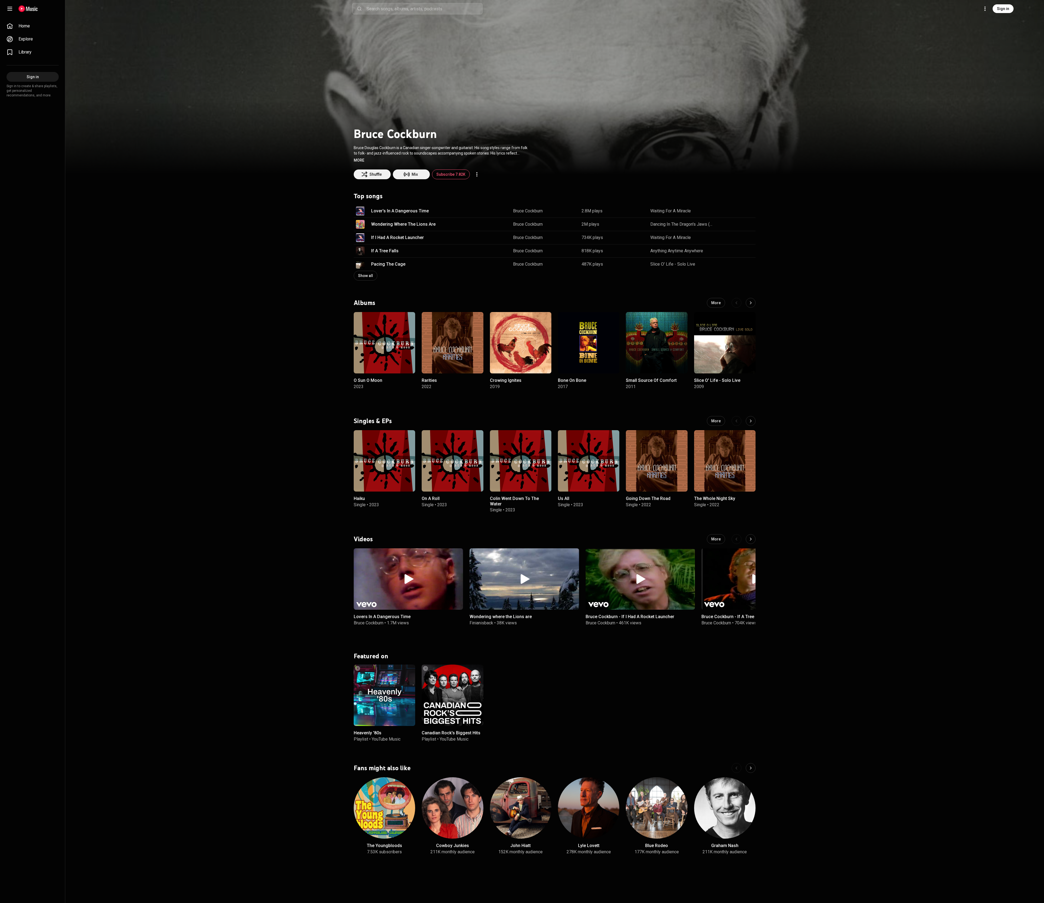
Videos (363, 539)
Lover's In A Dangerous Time (400, 210)
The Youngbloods (384, 845)
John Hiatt (520, 845)
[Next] (750, 302)
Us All (563, 498)
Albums (364, 303)
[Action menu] (477, 174)
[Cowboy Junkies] (452, 808)
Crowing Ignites (505, 380)
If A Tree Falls (385, 250)
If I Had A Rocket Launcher (397, 237)
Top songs (368, 196)
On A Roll (431, 498)
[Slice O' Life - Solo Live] (725, 342)
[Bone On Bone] (588, 342)
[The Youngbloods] (384, 808)
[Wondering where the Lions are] (524, 579)
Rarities (429, 380)
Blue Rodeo (656, 845)
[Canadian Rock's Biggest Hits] (452, 695)
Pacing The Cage (388, 264)
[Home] (28, 8)
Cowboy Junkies (452, 845)
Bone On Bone (572, 380)
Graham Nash (724, 845)
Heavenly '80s (367, 732)
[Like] (724, 211)
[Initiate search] (359, 8)
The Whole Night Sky (714, 498)
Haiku (359, 498)
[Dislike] (734, 211)
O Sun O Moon (368, 380)
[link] (32, 26)
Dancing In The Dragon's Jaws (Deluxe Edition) (682, 224)
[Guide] (10, 8)
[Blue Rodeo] (656, 808)
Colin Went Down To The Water (514, 501)
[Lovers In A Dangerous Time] (408, 579)
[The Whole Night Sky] (725, 461)
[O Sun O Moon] (384, 342)
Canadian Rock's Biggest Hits (451, 732)
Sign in (1003, 9)
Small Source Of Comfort (651, 380)
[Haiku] (384, 461)
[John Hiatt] (520, 808)
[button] (359, 160)
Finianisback (481, 622)
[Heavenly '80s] (384, 695)
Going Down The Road (648, 498)
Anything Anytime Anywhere (676, 250)
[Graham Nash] (725, 808)
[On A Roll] (452, 461)
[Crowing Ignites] (520, 342)
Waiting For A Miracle (670, 210)
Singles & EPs (373, 420)
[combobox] (424, 8)
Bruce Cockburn (528, 210)
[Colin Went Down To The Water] (520, 461)
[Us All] (588, 461)
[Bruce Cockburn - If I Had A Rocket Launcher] (640, 579)
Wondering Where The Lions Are (403, 224)
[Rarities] (452, 342)
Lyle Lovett (588, 845)
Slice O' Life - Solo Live (672, 264)
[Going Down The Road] (656, 461)
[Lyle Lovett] (588, 808)
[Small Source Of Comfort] (656, 342)
